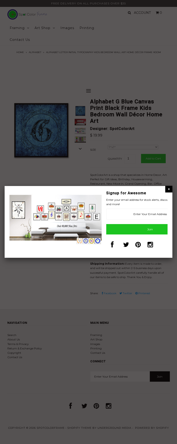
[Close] (168, 189)
